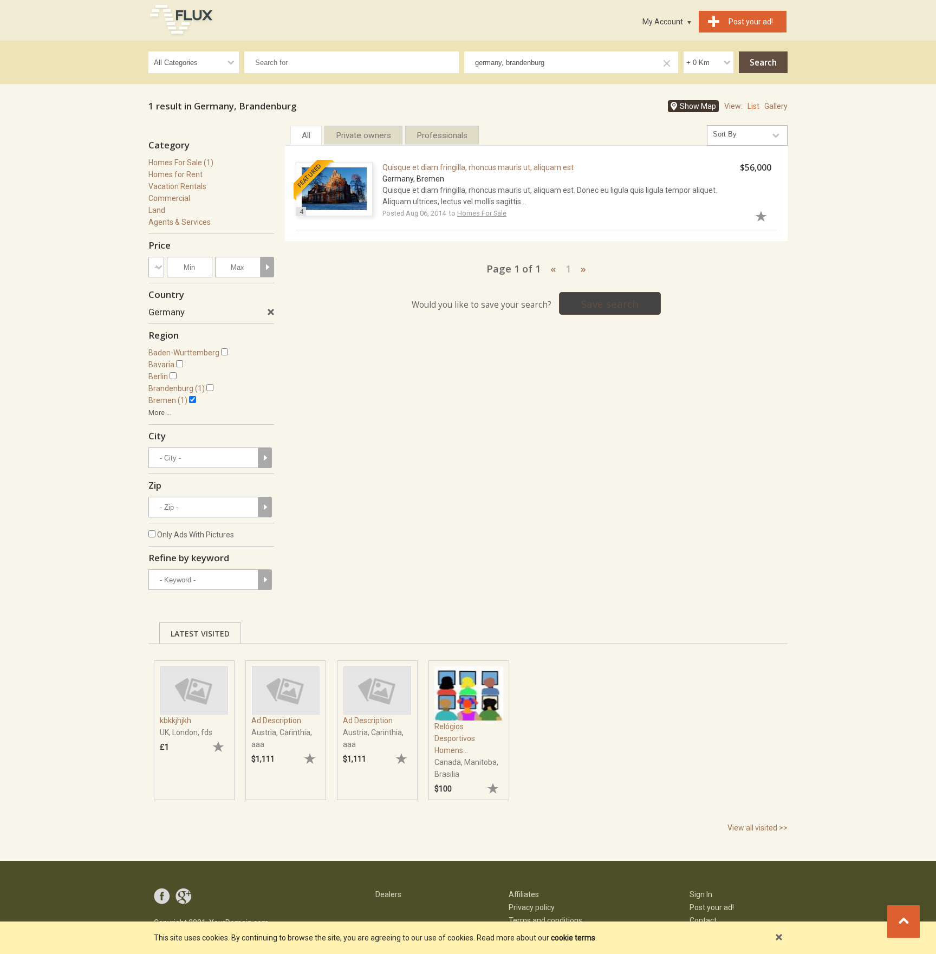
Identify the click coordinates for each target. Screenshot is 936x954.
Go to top (903, 921)
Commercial (169, 198)
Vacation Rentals (177, 186)
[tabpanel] (194, 725)
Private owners (363, 135)
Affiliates (524, 894)
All (306, 135)
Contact (703, 920)
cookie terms (573, 937)
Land (156, 210)
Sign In (701, 894)
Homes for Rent (175, 174)
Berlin (158, 376)
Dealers (388, 894)
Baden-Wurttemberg (183, 352)
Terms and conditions (545, 920)
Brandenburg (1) (176, 388)
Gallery (776, 106)
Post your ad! (712, 907)
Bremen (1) (167, 400)
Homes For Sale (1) (180, 162)
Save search (610, 303)
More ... (159, 412)
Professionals (442, 135)
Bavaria (161, 364)
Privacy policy (532, 907)
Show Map (698, 106)
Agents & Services (179, 222)
